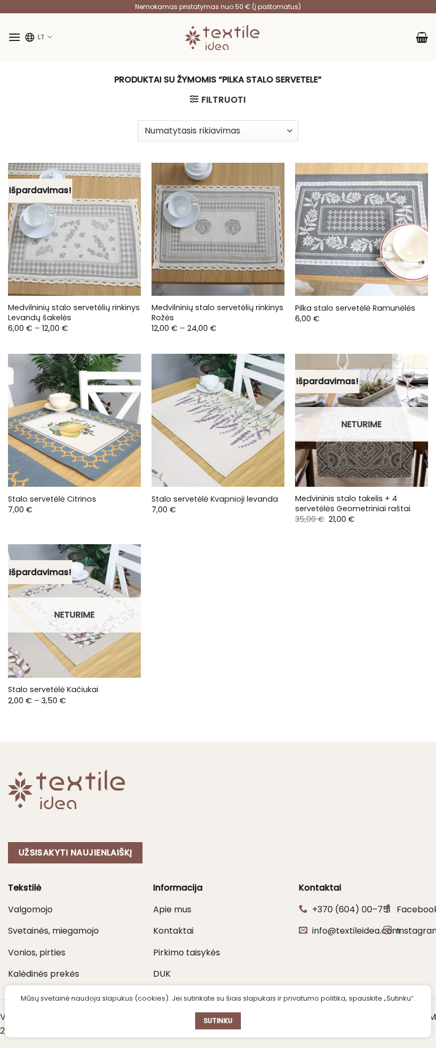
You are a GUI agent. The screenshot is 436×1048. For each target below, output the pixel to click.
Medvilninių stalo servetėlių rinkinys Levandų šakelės (74, 312)
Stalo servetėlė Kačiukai (53, 690)
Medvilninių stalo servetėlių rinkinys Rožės (217, 312)
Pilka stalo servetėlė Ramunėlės (355, 308)
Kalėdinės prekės (43, 974)
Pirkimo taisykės (186, 952)
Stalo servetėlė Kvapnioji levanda (215, 499)
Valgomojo (30, 909)
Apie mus (172, 909)
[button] (14, 37)
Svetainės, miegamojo (53, 931)
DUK (162, 974)
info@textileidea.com (356, 931)
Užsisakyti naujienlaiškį (75, 852)
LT (41, 36)
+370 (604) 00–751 (351, 909)
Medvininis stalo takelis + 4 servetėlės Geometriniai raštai (352, 503)
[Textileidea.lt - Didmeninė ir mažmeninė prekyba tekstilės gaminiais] (222, 37)
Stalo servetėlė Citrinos (52, 499)
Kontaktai (173, 931)
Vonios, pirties (36, 952)
